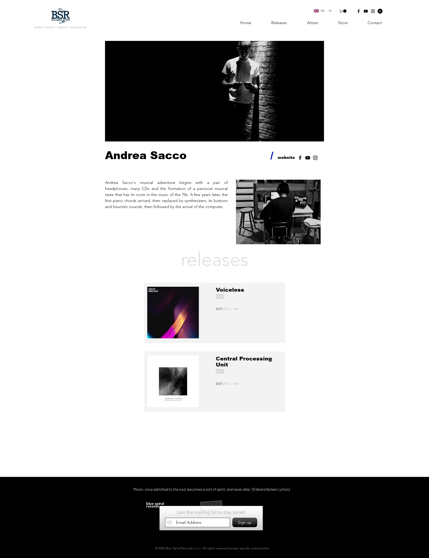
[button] (343, 11)
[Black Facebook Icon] (358, 11)
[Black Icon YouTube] (308, 158)
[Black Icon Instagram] (315, 158)
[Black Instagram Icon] (372, 11)
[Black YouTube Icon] (365, 11)
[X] (380, 11)
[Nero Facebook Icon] (300, 158)
